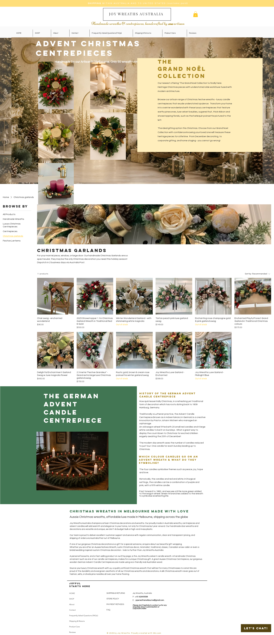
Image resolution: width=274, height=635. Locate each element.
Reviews (72, 632)
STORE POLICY (112, 599)
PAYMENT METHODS (115, 604)
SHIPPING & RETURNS (115, 593)
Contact (72, 610)
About (71, 604)
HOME (72, 593)
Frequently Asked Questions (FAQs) (83, 615)
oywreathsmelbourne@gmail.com (150, 600)
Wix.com (157, 633)
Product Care (74, 627)
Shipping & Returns (77, 621)
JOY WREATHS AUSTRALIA (137, 13)
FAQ (108, 610)
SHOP (71, 599)
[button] (195, 14)
